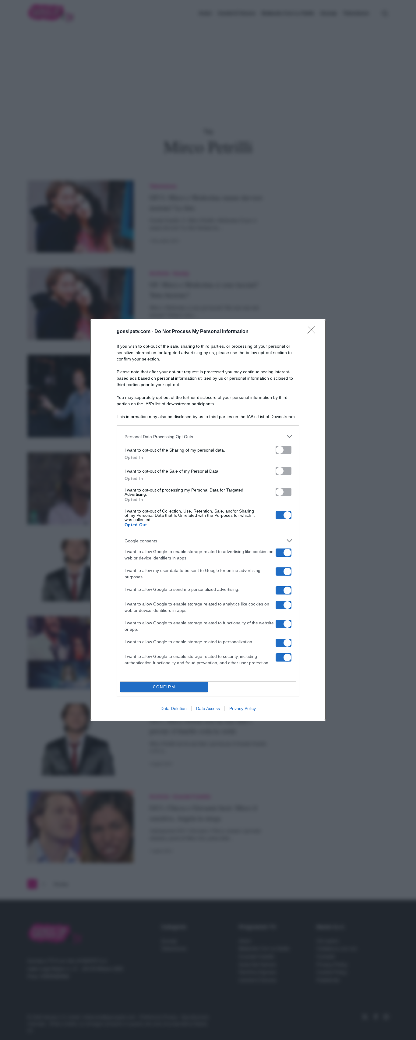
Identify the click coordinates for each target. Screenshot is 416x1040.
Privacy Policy (242, 708)
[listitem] (208, 436)
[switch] (283, 450)
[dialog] (208, 520)
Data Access (208, 708)
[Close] (313, 332)
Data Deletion (173, 708)
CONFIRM (164, 687)
